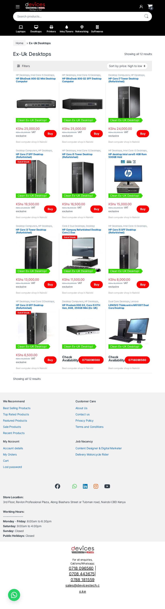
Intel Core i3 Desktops (42, 301)
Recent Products (14, 433)
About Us (81, 408)
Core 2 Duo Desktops (73, 226)
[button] (14, 595)
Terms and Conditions (89, 426)
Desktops (36, 31)
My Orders (10, 454)
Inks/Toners (66, 31)
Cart (5, 460)
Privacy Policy (84, 420)
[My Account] (141, 6)
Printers (51, 31)
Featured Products (15, 420)
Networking (82, 31)
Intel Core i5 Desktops (42, 75)
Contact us (82, 414)
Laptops (21, 31)
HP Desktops (22, 75)
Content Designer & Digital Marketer (98, 448)
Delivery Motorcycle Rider (92, 454)
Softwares (97, 31)
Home (19, 43)
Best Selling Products (16, 408)
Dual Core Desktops (118, 301)
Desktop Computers (119, 75)
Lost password (12, 467)
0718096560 (91, 360)
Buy (50, 133)
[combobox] (77, 16)
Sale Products (12, 426)
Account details (13, 448)
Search (146, 16)
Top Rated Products (16, 414)
